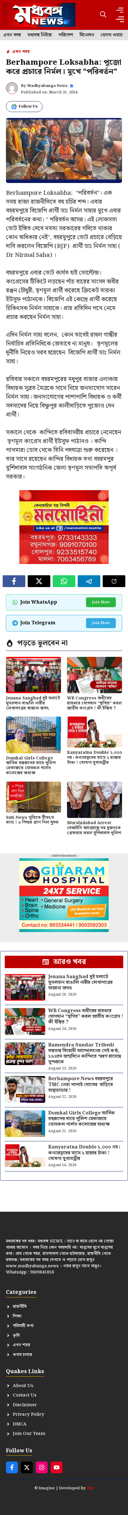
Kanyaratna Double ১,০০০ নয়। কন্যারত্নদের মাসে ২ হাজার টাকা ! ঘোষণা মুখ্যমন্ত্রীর (94, 757)
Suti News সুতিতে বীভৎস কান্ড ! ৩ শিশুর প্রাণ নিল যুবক (32, 820)
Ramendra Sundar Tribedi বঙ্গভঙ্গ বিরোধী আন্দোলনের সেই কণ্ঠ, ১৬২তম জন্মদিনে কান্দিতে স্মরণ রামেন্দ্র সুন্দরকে (84, 1053)
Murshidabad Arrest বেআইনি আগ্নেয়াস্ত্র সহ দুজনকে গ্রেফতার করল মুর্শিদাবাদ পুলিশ (94, 828)
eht (90, 1488)
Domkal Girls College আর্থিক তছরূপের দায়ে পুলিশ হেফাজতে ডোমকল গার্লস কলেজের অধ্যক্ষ (31, 765)
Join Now (101, 602)
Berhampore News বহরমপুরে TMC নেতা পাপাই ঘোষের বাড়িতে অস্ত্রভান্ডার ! (80, 1084)
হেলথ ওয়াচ (112, 35)
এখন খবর (12, 35)
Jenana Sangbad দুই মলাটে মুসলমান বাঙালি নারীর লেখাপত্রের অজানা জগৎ (33, 703)
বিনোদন (86, 35)
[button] (103, 15)
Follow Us (28, 106)
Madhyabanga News (47, 86)
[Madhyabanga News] (39, 15)
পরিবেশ (65, 35)
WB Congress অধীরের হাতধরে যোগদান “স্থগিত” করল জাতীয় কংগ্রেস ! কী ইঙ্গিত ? (94, 703)
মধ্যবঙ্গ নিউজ (39, 35)
